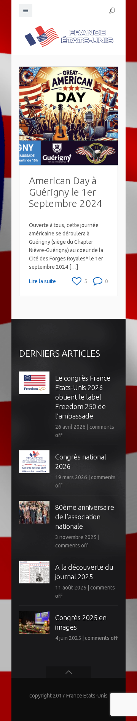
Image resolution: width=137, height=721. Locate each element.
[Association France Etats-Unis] (68, 36)
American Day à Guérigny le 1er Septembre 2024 (65, 192)
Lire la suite (42, 281)
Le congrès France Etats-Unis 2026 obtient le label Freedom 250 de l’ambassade (82, 397)
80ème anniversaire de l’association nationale (84, 516)
